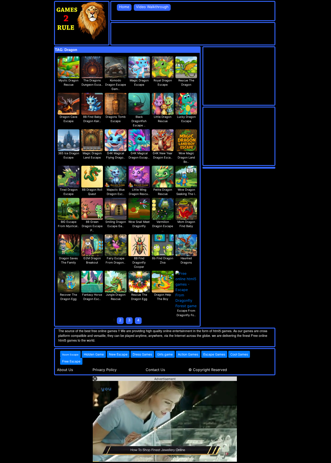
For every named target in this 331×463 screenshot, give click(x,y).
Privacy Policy (105, 369)
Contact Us (155, 369)
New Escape (118, 354)
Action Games (188, 354)
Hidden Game (94, 354)
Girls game (165, 354)
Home (124, 6)
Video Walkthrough (152, 6)
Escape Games (214, 354)
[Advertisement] (193, 33)
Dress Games (142, 354)
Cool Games (239, 354)
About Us (65, 369)
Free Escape (71, 361)
